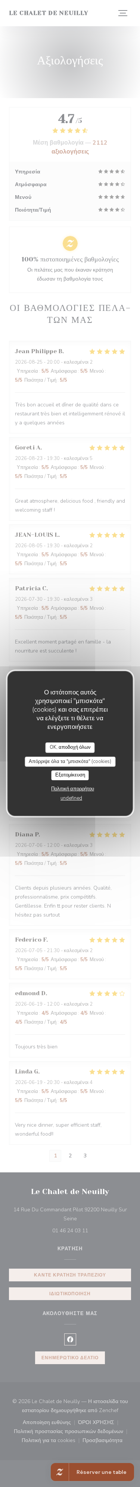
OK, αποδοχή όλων (70, 747)
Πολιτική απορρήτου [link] (72, 788)
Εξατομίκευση (70, 775)
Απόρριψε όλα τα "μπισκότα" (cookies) (70, 761)
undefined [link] (71, 798)
